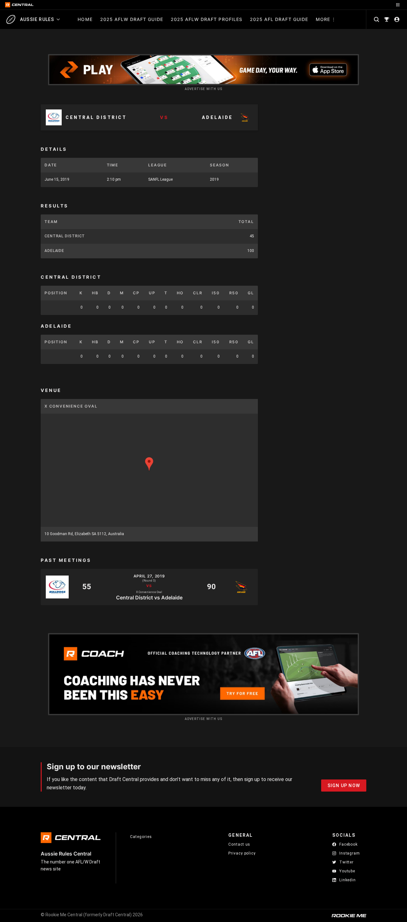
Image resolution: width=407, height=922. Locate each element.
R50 (233, 292)
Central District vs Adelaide (149, 597)
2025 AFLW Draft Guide (131, 19)
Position (56, 292)
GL (251, 292)
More (323, 19)
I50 (215, 292)
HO (180, 292)
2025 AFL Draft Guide (279, 19)
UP (152, 292)
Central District (65, 236)
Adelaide (54, 250)
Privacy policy (242, 853)
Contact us (239, 844)
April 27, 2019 (149, 576)
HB (95, 292)
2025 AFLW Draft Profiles (206, 19)
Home (85, 19)
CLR (197, 292)
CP (136, 292)
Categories (141, 837)
